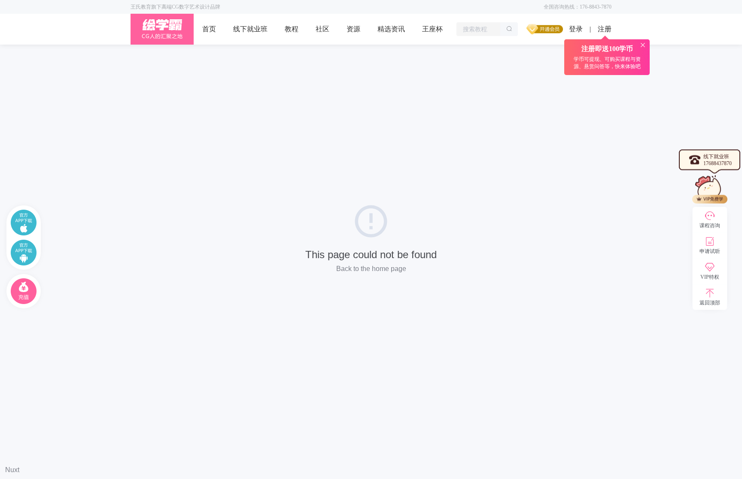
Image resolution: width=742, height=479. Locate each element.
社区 (322, 29)
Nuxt (12, 469)
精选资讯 (391, 29)
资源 (353, 29)
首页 (209, 29)
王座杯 (432, 29)
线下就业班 (250, 29)
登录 (576, 29)
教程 (291, 29)
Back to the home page (371, 268)
